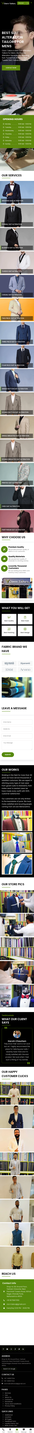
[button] (11, 67)
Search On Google (9, 1369)
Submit (8, 754)
